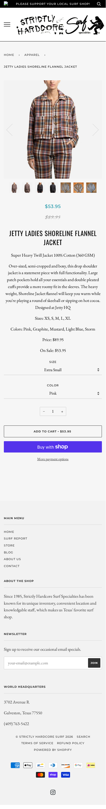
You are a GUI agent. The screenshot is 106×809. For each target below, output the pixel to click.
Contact (12, 566)
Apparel (32, 55)
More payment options (53, 459)
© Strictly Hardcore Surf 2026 (44, 736)
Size (52, 362)
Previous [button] (12, 129)
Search (83, 736)
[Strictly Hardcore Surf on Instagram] (53, 793)
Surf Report (15, 538)
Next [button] (92, 129)
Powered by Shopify (53, 750)
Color (53, 385)
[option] (53, 129)
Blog (8, 552)
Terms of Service (37, 743)
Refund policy (70, 743)
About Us (12, 559)
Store (9, 545)
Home (9, 55)
